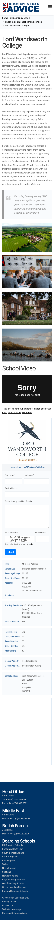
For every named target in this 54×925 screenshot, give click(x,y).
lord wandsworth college (17, 25)
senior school (14, 412)
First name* (10, 475)
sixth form (27, 412)
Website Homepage (12, 909)
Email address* (11, 488)
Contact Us (7, 905)
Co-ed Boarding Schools (14, 887)
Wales (5, 864)
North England (9, 868)
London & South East (12, 849)
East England (8, 860)
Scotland (6, 872)
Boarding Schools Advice (14, 913)
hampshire (27, 408)
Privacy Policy (9, 901)
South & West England (13, 853)
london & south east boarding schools (23, 22)
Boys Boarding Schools (13, 879)
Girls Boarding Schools (13, 883)
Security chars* (11, 532)
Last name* (29, 475)
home (5, 18)
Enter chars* (40, 532)
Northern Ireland (10, 875)
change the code (26, 544)
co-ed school (14, 408)
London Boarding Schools (15, 891)
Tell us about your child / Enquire (18, 501)
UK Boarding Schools (12, 845)
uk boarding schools (20, 18)
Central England (10, 856)
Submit (10, 552)
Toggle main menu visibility (50, 6)
